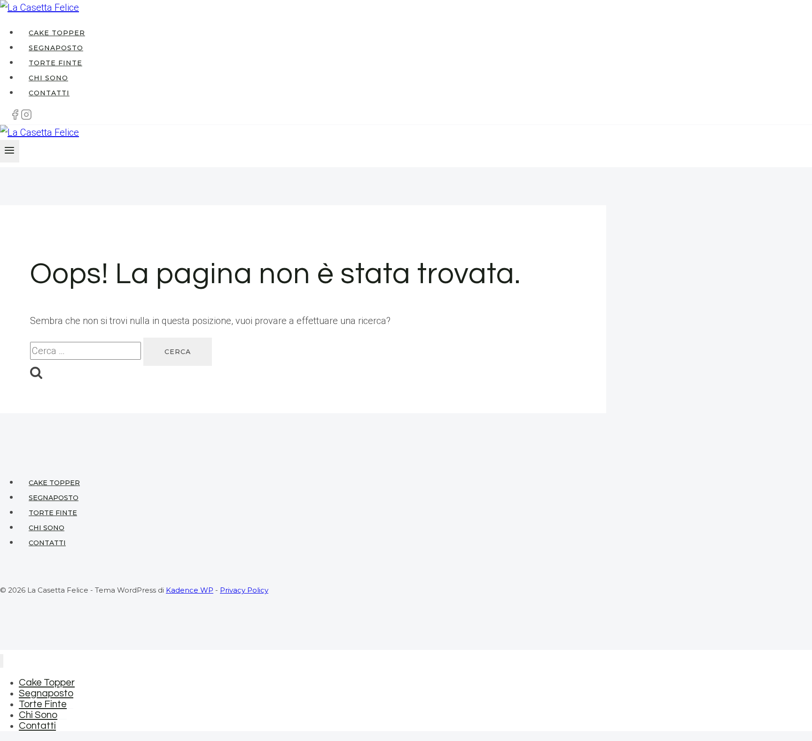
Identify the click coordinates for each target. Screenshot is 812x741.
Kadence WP (189, 590)
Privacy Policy (244, 590)
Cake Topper (57, 33)
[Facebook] (15, 117)
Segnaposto (56, 48)
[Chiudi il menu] (1, 661)
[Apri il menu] (9, 151)
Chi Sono (48, 78)
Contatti (49, 93)
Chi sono (46, 528)
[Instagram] (26, 117)
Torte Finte (55, 63)
